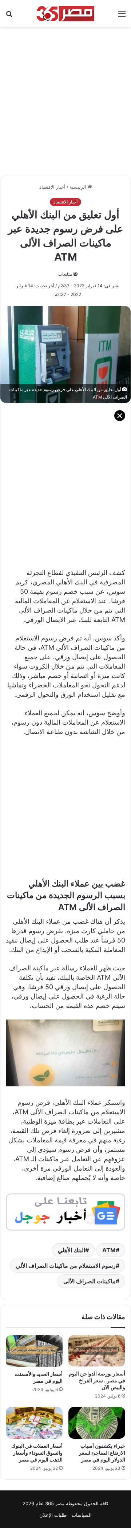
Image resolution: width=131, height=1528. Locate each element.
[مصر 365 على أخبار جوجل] (65, 1211)
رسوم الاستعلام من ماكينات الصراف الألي (66, 1265)
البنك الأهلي (71, 1250)
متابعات (65, 274)
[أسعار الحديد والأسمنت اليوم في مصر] (34, 1351)
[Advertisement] (65, 98)
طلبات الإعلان (53, 1515)
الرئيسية (79, 187)
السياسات (82, 1515)
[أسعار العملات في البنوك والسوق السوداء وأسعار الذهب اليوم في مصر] (34, 1423)
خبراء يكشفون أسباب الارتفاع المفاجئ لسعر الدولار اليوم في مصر (102, 1453)
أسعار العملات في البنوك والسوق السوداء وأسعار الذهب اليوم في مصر (37, 1453)
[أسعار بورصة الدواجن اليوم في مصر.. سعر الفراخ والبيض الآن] (96, 1351)
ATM (109, 1250)
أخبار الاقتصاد (52, 187)
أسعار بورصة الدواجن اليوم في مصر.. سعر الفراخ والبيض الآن (97, 1380)
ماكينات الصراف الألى (89, 1281)
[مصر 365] (65, 13)
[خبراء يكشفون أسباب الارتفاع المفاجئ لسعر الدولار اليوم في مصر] (96, 1423)
